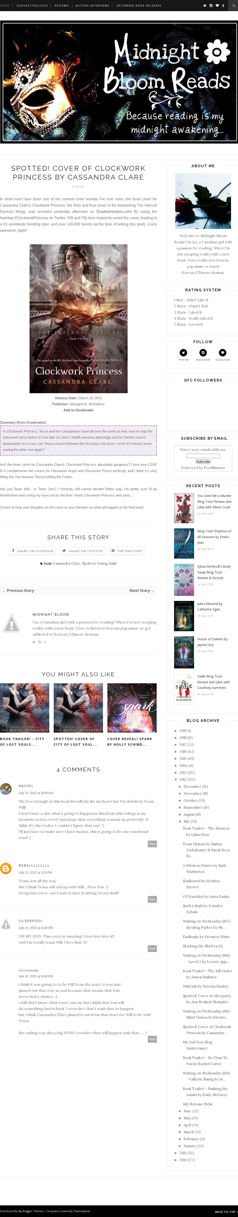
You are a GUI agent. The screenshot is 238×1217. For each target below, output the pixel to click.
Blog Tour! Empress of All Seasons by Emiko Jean (214, 537)
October (191, 800)
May (187, 1118)
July (187, 821)
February (191, 1139)
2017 (182, 744)
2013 (183, 772)
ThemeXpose (81, 1211)
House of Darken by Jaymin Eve (212, 642)
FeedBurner (214, 467)
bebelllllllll (34, 865)
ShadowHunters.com (113, 212)
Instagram (203, 359)
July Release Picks (197, 1104)
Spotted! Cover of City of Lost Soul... (75, 742)
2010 (183, 1160)
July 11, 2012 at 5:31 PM (35, 872)
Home (5, 5)
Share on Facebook (35, 551)
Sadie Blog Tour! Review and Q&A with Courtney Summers (213, 682)
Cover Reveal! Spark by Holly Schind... (129, 742)
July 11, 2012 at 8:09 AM (36, 793)
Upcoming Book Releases (138, 5)
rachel (26, 786)
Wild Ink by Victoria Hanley (205, 986)
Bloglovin (223, 359)
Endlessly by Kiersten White (206, 937)
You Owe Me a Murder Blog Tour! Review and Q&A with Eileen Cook (214, 501)
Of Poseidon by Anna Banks (206, 896)
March (189, 1132)
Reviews (62, 5)
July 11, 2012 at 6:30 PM (36, 928)
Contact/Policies (32, 5)
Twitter (183, 359)
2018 (182, 737)
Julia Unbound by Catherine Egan (209, 606)
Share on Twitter (86, 551)
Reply (152, 844)
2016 (183, 751)
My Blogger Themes (30, 1211)
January (190, 1146)
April (187, 1125)
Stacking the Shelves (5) (203, 946)
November (193, 793)
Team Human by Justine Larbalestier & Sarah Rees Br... (206, 850)
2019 (183, 730)
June (187, 1111)
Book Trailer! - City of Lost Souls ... (22, 742)
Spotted (88, 563)
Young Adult (107, 563)
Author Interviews (92, 5)
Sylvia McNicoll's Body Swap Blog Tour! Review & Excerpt (214, 572)
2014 (183, 765)
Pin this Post (130, 551)
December (192, 786)
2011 (182, 1153)
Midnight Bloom (51, 614)
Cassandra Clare (66, 563)
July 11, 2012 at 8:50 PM (36, 976)
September (193, 807)
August (189, 814)
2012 (182, 779)
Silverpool (31, 921)
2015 (182, 758)
